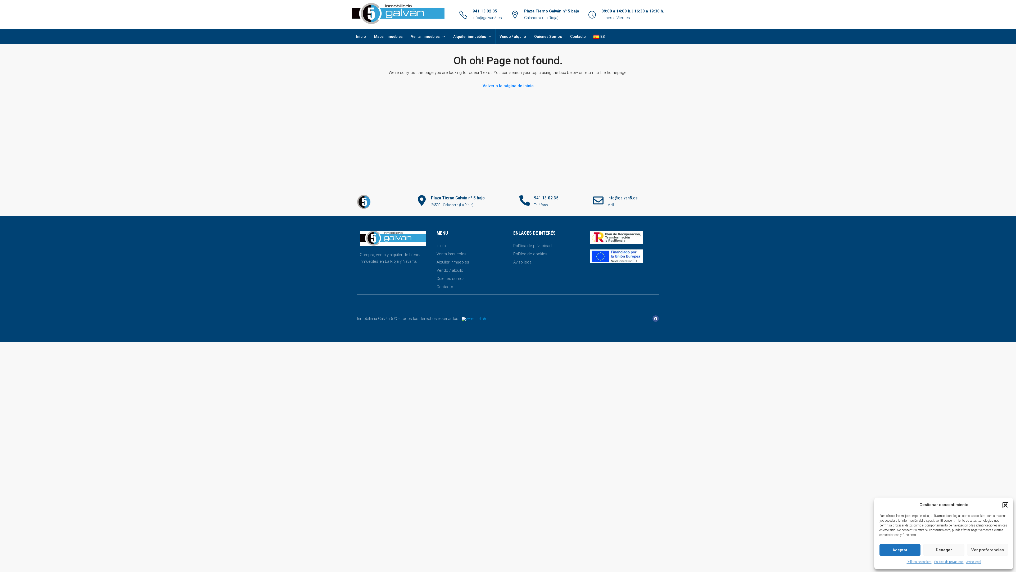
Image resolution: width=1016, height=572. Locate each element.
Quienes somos (451, 278)
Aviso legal (973, 562)
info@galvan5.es (487, 17)
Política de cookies (919, 562)
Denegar (944, 550)
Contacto (578, 36)
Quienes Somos (548, 36)
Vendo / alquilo (513, 36)
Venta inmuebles (425, 36)
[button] (1005, 505)
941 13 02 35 (485, 11)
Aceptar (900, 550)
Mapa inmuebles (388, 36)
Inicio (361, 36)
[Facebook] (655, 318)
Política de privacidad (949, 562)
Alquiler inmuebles (469, 36)
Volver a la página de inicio (508, 85)
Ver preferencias (987, 550)
